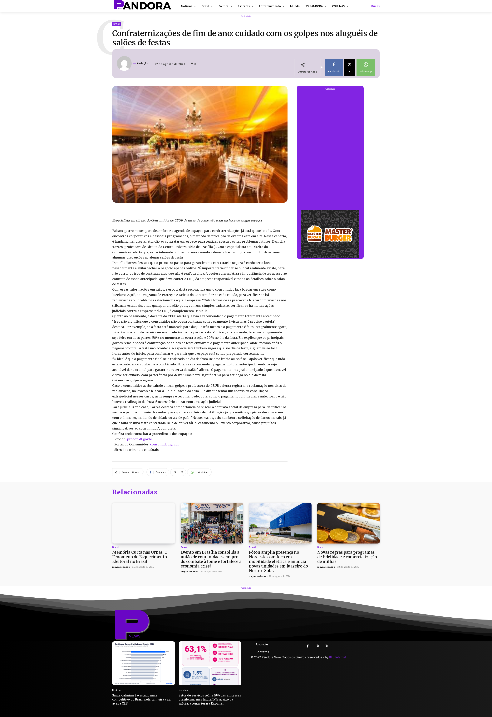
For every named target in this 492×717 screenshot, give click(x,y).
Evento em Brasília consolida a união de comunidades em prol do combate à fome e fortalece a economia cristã (211, 559)
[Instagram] (317, 646)
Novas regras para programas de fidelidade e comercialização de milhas (347, 557)
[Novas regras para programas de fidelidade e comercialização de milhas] (348, 523)
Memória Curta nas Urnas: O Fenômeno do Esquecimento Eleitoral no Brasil (139, 557)
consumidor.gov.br (164, 444)
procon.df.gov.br (139, 439)
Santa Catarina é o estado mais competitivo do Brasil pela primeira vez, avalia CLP (141, 699)
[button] (375, 6)
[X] (327, 646)
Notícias (116, 690)
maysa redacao (121, 566)
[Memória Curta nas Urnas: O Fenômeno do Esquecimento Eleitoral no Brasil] (143, 523)
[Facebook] (308, 646)
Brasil (116, 24)
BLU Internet (337, 657)
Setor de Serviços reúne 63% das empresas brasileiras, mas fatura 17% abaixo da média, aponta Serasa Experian (210, 699)
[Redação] (125, 63)
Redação (142, 63)
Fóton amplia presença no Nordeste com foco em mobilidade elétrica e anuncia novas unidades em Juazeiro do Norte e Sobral (278, 561)
